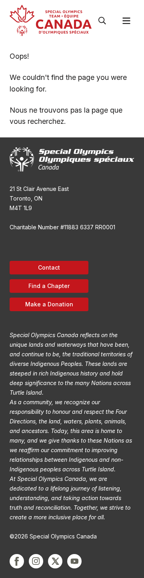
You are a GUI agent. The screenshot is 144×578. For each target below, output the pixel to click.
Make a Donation (49, 304)
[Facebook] (17, 561)
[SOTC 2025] (51, 20)
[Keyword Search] (102, 21)
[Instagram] (36, 561)
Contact (49, 267)
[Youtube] (74, 561)
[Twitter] (55, 561)
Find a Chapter (49, 285)
